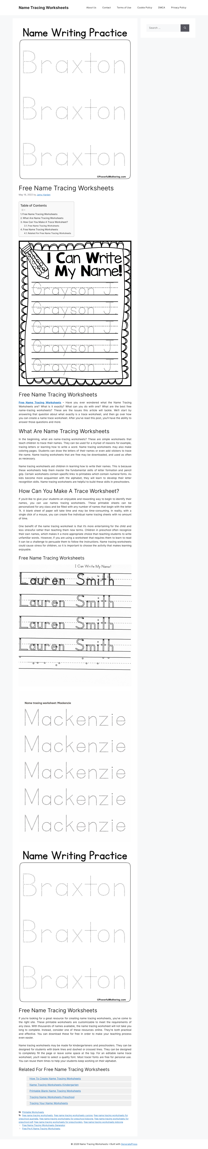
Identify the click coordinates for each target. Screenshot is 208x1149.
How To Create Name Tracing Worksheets (55, 1078)
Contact (106, 7)
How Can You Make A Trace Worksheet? (45, 222)
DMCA (161, 7)
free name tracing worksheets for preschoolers (58, 1122)
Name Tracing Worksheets (44, 7)
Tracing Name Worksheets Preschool (52, 1097)
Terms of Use (124, 7)
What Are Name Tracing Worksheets (43, 218)
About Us (91, 7)
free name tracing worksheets (37, 1115)
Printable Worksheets (33, 1112)
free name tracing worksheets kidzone (103, 1122)
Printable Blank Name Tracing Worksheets (55, 1090)
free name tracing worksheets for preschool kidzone (66, 1118)
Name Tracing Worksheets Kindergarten (54, 1084)
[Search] (185, 28)
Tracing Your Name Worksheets (49, 1103)
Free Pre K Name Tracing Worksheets (41, 1128)
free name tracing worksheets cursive (73, 1115)
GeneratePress (129, 1144)
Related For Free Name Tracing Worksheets (49, 233)
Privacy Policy (178, 7)
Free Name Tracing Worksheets (39, 214)
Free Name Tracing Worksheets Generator (43, 1125)
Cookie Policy (144, 7)
